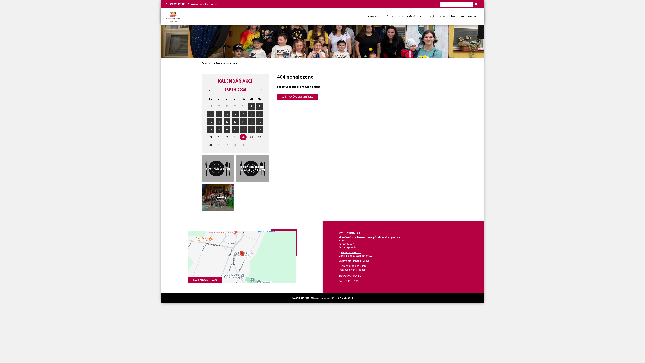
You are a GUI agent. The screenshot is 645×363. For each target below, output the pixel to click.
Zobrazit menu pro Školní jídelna (444, 16)
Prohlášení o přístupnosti (353, 269)
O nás (386, 16)
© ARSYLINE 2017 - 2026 (304, 298)
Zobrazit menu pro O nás (392, 16)
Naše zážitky (414, 16)
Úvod (204, 63)
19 (227, 129)
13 (235, 121)
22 (251, 129)
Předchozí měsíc (209, 89)
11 (219, 121)
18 (219, 129)
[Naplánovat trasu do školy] (242, 257)
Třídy (400, 16)
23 (259, 129)
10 (210, 121)
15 (251, 121)
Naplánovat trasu (205, 279)
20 (235, 129)
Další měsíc (261, 89)
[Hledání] (456, 4)
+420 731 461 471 (176, 4)
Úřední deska (457, 16)
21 (243, 129)
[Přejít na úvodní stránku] (186, 16)
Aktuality (374, 16)
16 (259, 121)
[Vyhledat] (476, 4)
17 (210, 129)
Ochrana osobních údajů (353, 265)
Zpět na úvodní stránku (297, 96)
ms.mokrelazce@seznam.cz (203, 4)
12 (227, 121)
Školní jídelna (432, 16)
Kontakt (473, 16)
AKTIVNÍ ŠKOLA (345, 298)
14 (243, 121)
